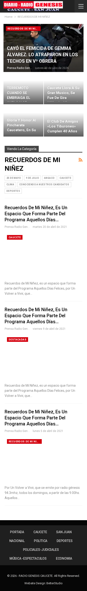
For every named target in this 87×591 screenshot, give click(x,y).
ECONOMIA (64, 558)
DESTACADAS (17, 339)
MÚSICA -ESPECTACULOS (28, 558)
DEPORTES (13, 191)
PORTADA (17, 532)
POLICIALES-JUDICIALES (41, 550)
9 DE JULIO (32, 178)
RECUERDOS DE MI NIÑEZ (24, 28)
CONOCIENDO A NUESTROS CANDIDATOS (44, 184)
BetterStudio (54, 583)
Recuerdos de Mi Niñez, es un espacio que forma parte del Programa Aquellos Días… (36, 213)
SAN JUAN (63, 532)
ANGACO (49, 178)
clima (10, 184)
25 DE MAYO (13, 178)
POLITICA (40, 541)
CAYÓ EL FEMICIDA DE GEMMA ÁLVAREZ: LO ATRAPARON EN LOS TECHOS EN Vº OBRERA (42, 55)
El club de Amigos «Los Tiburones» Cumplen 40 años (62, 126)
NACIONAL (17, 541)
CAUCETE (65, 178)
